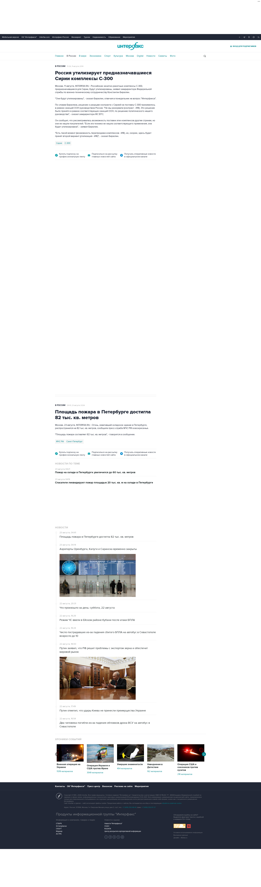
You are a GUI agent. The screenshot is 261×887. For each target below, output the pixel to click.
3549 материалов (95, 772)
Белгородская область (66, 310)
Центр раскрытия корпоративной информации (122, 831)
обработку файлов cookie (171, 803)
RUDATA (107, 829)
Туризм (87, 37)
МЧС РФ (60, 441)
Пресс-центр (93, 786)
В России (71, 56)
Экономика (95, 56)
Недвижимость (99, 37)
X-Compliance (61, 826)
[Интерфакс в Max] (122, 837)
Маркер (59, 831)
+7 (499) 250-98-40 (129, 807)
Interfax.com (44, 37)
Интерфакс (130, 46)
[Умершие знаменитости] (130, 761)
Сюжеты (162, 56)
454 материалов (124, 768)
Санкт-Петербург (74, 441)
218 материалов (184, 774)
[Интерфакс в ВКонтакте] (114, 837)
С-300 (67, 143)
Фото (172, 56)
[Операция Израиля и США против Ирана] (100, 762)
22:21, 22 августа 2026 (115, 179)
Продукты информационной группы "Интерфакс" (96, 814)
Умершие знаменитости (130, 764)
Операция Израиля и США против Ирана (98, 767)
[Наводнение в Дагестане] (160, 761)
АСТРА (59, 834)
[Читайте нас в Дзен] (106, 837)
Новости (150, 56)
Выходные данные (180, 835)
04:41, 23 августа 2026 (76, 405)
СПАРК (59, 823)
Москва (130, 56)
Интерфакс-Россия (60, 37)
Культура (118, 56)
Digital (140, 56)
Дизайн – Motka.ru (180, 838)
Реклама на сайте (123, 786)
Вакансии (107, 786)
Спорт (107, 56)
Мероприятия (129, 37)
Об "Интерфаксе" (29, 37)
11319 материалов (65, 771)
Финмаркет (76, 37)
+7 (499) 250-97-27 (149, 807)
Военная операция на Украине (87, 179)
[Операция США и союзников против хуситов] (190, 761)
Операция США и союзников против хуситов (187, 767)
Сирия (59, 143)
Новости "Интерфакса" (113, 823)
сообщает (108, 207)
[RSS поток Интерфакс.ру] (118, 837)
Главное (59, 56)
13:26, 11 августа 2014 (75, 66)
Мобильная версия (10, 37)
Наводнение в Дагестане (155, 766)
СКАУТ (59, 829)
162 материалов (154, 771)
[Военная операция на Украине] (70, 761)
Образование (114, 37)
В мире (82, 56)
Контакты (60, 786)
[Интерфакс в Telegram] (110, 837)
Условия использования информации (188, 833)
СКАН (106, 826)
